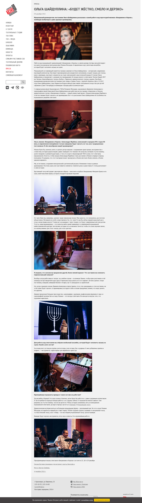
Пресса (8, 69)
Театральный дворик (14, 62)
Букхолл (9, 42)
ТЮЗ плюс (9, 36)
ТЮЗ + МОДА (10, 39)
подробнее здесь (87, 500)
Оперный (72, 405)
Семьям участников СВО (15, 59)
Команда (9, 49)
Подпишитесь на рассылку (79, 495)
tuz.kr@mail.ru (39, 487)
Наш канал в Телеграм (80, 484)
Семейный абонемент (14, 75)
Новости (9, 52)
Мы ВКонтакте (78, 482)
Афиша (8, 23)
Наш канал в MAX (79, 487)
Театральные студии (14, 33)
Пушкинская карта (13, 65)
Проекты (9, 56)
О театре (9, 29)
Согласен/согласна (102, 500)
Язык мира (10, 46)
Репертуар (10, 26)
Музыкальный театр (83, 405)
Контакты (10, 72)
